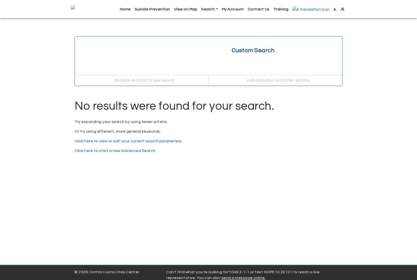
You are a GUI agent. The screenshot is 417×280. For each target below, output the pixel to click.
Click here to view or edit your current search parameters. (128, 141)
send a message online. (244, 278)
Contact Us (259, 9)
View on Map (186, 9)
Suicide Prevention (152, 9)
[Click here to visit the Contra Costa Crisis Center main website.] (87, 9)
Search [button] (208, 9)
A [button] (339, 9)
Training (281, 9)
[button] (311, 9)
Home (125, 9)
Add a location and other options (278, 80)
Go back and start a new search (144, 80)
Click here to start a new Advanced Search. (115, 151)
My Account (233, 9)
